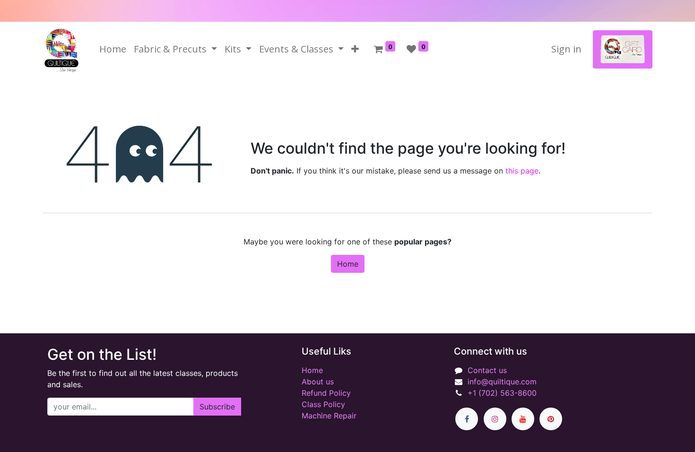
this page (522, 170)
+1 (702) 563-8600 (502, 393)
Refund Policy (326, 393)
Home (347, 264)
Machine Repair (329, 415)
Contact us (487, 370)
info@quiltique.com (502, 381)
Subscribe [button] (217, 406)
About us (318, 381)
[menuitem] (113, 49)
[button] (355, 49)
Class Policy (323, 404)
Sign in (566, 49)
